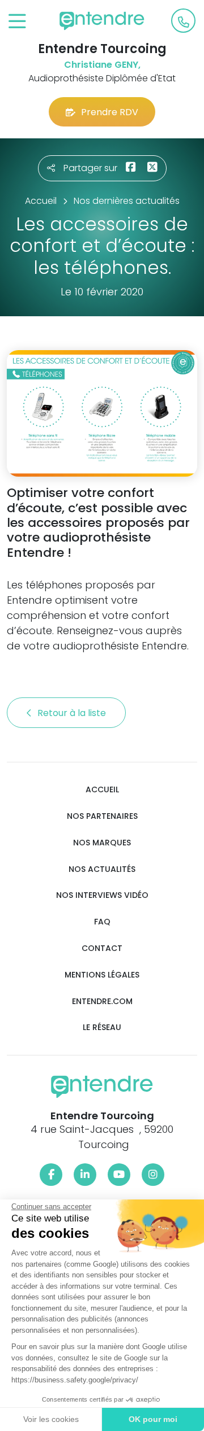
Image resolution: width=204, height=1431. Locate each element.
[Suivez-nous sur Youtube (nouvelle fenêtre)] (119, 1174)
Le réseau (102, 1027)
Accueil (102, 790)
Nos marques (102, 843)
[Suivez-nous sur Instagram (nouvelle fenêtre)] (153, 1174)
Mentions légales (102, 975)
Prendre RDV (109, 112)
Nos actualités (102, 869)
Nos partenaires (102, 816)
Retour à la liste (72, 712)
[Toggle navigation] (17, 22)
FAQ (102, 922)
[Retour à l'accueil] (102, 20)
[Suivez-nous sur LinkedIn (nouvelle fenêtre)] (85, 1174)
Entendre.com (102, 1001)
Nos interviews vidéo (102, 895)
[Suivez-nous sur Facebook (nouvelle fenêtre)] (51, 1174)
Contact (102, 948)
